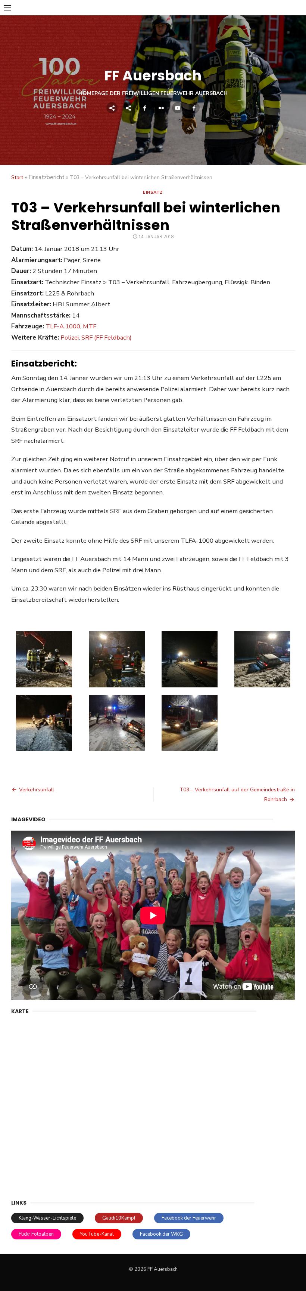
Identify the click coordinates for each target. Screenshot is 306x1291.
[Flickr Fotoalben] (161, 107)
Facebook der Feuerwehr (189, 1218)
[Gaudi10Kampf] (128, 107)
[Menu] (7, 7)
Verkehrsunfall (36, 789)
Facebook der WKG (161, 1234)
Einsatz (153, 192)
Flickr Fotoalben (36, 1234)
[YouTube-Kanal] (177, 107)
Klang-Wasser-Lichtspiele (47, 1218)
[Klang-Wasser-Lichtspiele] (112, 107)
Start (17, 177)
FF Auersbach (153, 75)
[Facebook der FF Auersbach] (144, 107)
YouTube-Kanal (97, 1234)
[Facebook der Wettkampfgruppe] (194, 107)
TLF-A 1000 (63, 326)
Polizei (69, 337)
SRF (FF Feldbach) (106, 337)
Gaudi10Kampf (118, 1218)
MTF (89, 326)
